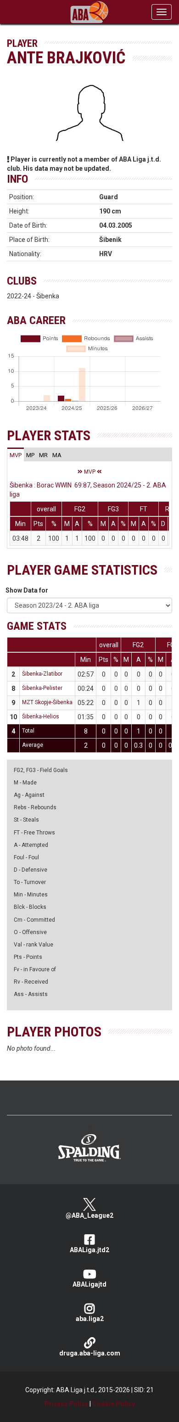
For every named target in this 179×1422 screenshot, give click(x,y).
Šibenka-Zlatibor (42, 674)
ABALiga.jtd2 (89, 1250)
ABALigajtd (89, 1284)
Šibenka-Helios (40, 716)
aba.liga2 (90, 1318)
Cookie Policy (113, 1403)
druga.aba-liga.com (89, 1353)
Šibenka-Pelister (42, 688)
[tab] (15, 455)
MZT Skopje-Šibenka (47, 702)
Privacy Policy (66, 1403)
